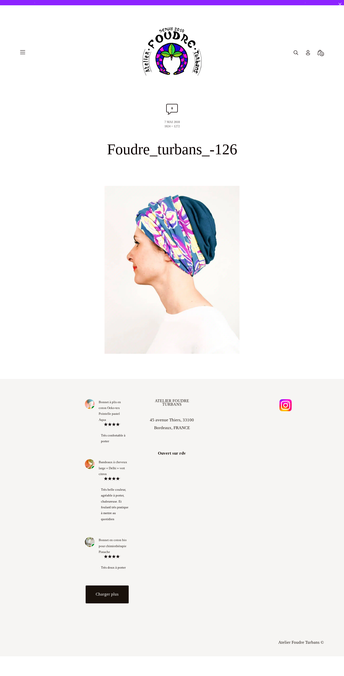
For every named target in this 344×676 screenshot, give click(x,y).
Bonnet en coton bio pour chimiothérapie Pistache (113, 546)
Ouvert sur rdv (172, 453)
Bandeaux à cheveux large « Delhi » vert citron (113, 468)
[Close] (340, 4)
